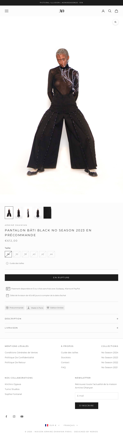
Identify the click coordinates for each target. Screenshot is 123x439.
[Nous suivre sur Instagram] (14, 416)
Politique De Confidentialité (19, 357)
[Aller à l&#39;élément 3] (28, 212)
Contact (65, 362)
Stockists (66, 357)
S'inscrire (86, 405)
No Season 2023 (109, 357)
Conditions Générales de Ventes (21, 352)
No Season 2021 (109, 367)
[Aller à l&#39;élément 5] (47, 212)
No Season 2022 (109, 362)
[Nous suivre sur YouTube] (21, 416)
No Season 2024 (109, 352)
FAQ (63, 367)
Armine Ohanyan (16, 225)
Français (69, 425)
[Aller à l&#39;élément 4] (38, 212)
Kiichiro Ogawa (13, 384)
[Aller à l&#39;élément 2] (18, 212)
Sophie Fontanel (13, 394)
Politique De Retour (15, 362)
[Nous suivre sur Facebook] (6, 416)
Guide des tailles (17, 263)
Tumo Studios (12, 389)
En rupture (61, 277)
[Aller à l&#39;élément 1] (9, 212)
